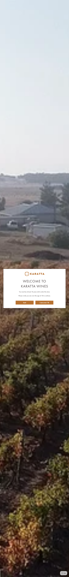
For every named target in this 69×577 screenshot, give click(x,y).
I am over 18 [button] (44, 303)
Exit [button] (24, 303)
